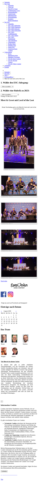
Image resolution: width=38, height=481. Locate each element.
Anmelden (7, 65)
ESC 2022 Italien (13, 35)
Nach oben (4, 281)
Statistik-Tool (12, 45)
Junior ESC (11, 47)
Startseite (7, 2)
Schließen (4, 471)
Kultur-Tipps (12, 44)
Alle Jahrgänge (12, 40)
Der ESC (7, 22)
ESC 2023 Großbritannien (12, 33)
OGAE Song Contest (14, 59)
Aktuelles (11, 5)
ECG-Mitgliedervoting (13, 54)
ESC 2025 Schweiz (14, 29)
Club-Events (11, 14)
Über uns (10, 7)
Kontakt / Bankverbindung (13, 19)
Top (2, 479)
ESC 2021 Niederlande (11, 38)
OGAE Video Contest (14, 64)
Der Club (7, 4)
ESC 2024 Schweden (14, 30)
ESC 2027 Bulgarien (14, 25)
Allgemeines (11, 42)
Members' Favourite (14, 57)
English (6, 67)
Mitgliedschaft (12, 15)
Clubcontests (8, 52)
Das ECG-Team (13, 9)
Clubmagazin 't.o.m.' (14, 10)
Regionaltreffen (12, 12)
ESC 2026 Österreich (14, 27)
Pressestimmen (12, 17)
